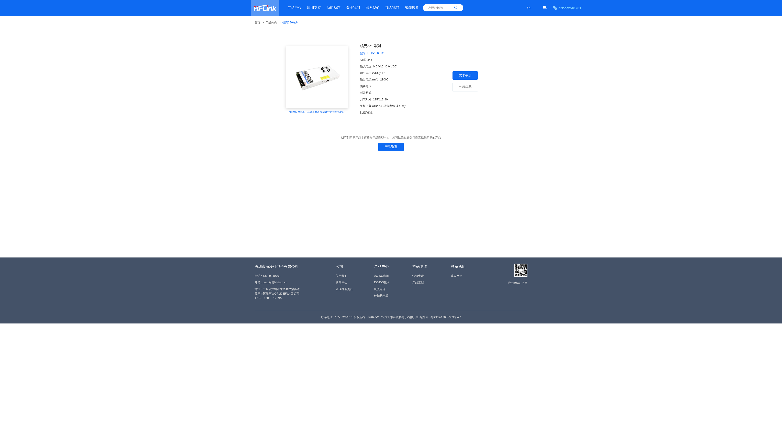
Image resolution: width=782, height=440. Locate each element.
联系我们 (373, 8)
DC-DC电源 (381, 282)
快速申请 (418, 275)
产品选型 (391, 146)
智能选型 (412, 8)
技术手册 (465, 75)
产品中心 (294, 8)
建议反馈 (456, 275)
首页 (257, 22)
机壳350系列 (290, 22)
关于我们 (353, 8)
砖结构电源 (381, 295)
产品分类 (271, 22)
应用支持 (314, 8)
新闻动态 (333, 8)
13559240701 (570, 8)
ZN (528, 7)
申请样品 (465, 87)
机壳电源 (380, 289)
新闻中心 (341, 282)
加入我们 (392, 8)
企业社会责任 (344, 289)
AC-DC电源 (381, 275)
